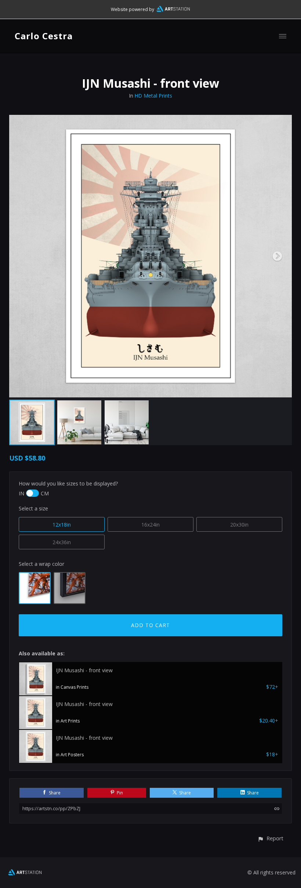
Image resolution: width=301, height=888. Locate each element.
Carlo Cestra (44, 36)
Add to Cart (150, 625)
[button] (270, 838)
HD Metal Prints (153, 95)
